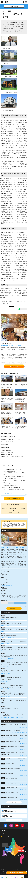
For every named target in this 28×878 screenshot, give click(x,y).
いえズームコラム (6, 836)
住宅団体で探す (6, 835)
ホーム (2, 869)
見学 (7, 877)
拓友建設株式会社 (7, 343)
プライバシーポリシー (16, 869)
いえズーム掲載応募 (5, 871)
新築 (2, 877)
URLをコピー (23, 309)
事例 (11, 877)
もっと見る (15, 366)
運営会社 (3, 873)
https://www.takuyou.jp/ (7, 585)
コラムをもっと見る (7, 493)
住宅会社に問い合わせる (17, 872)
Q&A (3, 833)
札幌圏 (14, 498)
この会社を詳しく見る (14, 608)
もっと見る (14, 802)
